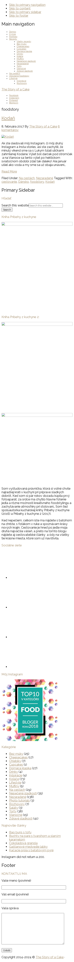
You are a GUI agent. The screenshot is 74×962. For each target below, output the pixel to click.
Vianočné (15, 815)
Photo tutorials (19, 800)
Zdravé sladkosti (20, 818)
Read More (9, 171)
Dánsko (23, 182)
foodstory (37, 182)
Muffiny (14, 786)
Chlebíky (15, 761)
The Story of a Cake (15, 89)
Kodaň (8, 118)
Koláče (14, 779)
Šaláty (13, 808)
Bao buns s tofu (20, 832)
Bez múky (16, 754)
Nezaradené (44, 178)
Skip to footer (18, 15)
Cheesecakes (18, 757)
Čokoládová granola (23, 843)
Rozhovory (17, 804)
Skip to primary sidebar (25, 12)
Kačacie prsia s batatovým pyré (31, 850)
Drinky (13, 772)
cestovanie (9, 182)
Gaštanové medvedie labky (28, 846)
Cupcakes (16, 764)
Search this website (15, 205)
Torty (13, 811)
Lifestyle (15, 782)
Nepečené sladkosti (23, 793)
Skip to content (20, 8)
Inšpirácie (15, 775)
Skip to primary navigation (27, 5)
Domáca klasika (20, 768)
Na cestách (27, 178)
